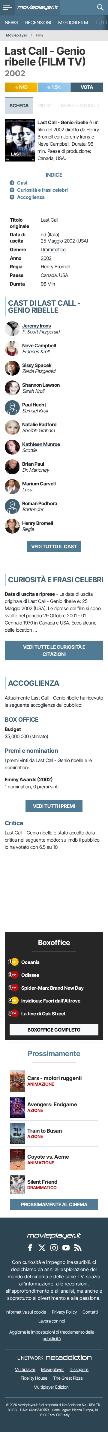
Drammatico (53, 249)
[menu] (7, 7)
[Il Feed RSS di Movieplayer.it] (78, 1248)
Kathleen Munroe (41, 444)
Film (39, 35)
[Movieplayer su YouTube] (66, 1248)
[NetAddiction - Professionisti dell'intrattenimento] (69, 1357)
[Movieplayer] (54, 1235)
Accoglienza (31, 197)
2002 (46, 258)
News (11, 22)
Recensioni (38, 22)
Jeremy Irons (36, 326)
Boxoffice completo (54, 1030)
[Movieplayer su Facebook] (30, 1248)
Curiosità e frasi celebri (42, 190)
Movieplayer (16, 35)
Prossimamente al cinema (54, 1204)
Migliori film (73, 22)
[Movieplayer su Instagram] (54, 1248)
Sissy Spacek (37, 365)
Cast (22, 183)
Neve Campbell (39, 345)
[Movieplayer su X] (42, 1248)
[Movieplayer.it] (37, 7)
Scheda (19, 106)
